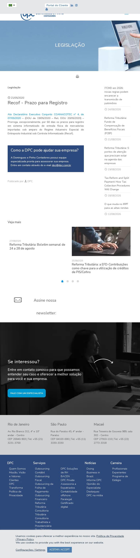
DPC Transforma (16, 485)
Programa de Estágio (120, 478)
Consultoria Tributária (41, 512)
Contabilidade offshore (69, 493)
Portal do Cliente (57, 5)
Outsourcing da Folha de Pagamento (44, 487)
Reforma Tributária (40, 505)
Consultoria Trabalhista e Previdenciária (43, 522)
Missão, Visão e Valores (17, 474)
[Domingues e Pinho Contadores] (42, 14)
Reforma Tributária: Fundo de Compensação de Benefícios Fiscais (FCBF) (115, 125)
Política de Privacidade (16, 493)
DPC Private (68, 480)
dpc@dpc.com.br (61, 165)
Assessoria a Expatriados (68, 485)
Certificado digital (67, 505)
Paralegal (66, 499)
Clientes (14, 480)
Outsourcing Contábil (42, 470)
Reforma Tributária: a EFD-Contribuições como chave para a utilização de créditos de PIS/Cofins (100, 268)
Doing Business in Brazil (93, 472)
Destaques (93, 491)
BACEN (65, 476)
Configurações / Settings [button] (30, 549)
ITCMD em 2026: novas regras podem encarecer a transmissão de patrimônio (116, 95)
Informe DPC (94, 480)
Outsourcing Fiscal (42, 478)
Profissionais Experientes (119, 470)
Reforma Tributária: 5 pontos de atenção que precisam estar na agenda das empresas (116, 155)
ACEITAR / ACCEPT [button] (59, 549)
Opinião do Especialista (93, 485)
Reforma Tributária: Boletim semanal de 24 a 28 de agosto (37, 247)
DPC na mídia (95, 495)
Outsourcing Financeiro (42, 497)
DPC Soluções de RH (69, 470)
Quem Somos (17, 468)
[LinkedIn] (72, 5)
